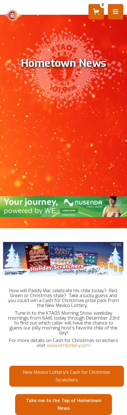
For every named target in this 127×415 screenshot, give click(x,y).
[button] (96, 11)
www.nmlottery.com (68, 345)
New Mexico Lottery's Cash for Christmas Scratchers (66, 376)
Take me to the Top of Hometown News (63, 404)
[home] (14, 15)
